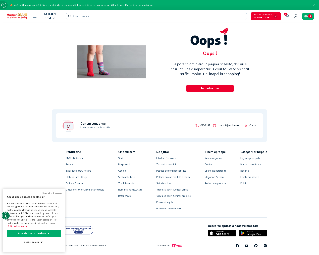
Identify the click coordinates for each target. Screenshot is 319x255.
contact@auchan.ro (228, 125)
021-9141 (205, 125)
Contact (253, 125)
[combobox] (156, 16)
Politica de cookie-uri (18, 226)
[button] (266, 16)
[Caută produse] (69, 16)
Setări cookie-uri (34, 242)
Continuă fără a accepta (52, 193)
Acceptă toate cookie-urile (34, 233)
